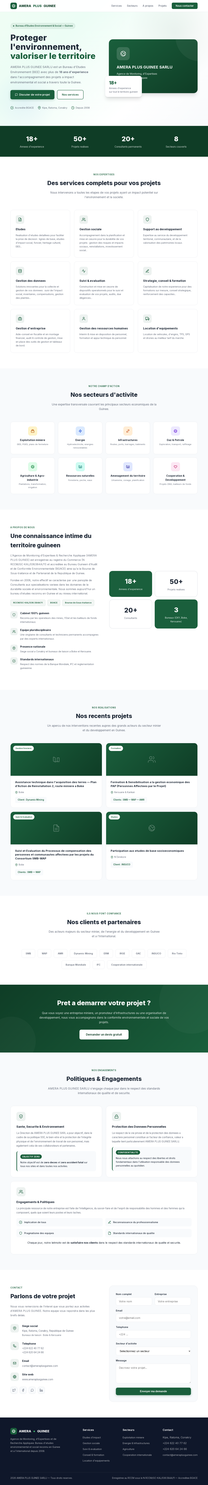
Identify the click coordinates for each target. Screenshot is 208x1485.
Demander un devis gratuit (104, 1034)
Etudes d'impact (92, 1437)
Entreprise (161, 1294)
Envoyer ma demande (153, 1391)
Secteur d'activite (126, 1343)
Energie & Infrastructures (136, 1443)
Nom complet (124, 1294)
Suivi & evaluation (92, 1449)
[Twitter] (14, 1390)
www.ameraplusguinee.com (37, 1379)
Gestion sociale (91, 1443)
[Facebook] (23, 1390)
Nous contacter (185, 5)
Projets (162, 5)
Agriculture (128, 1449)
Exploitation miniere (133, 1437)
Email (119, 1310)
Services (116, 5)
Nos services (70, 94)
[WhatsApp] (32, 1390)
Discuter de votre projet (34, 94)
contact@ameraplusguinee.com (40, 1365)
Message (121, 1360)
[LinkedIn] (41, 1390)
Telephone (122, 1327)
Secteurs (132, 5)
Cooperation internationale (137, 1455)
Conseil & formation (93, 1455)
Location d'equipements (96, 1460)
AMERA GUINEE (37, 6)
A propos (148, 5)
